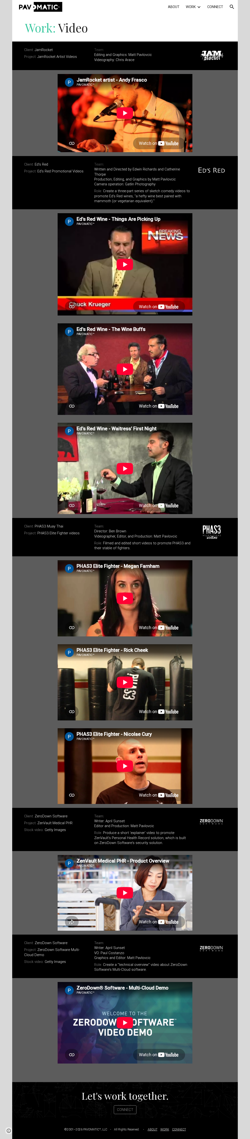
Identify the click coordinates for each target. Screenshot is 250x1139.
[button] (232, 7)
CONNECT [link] (215, 7)
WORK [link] (191, 7)
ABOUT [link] (173, 7)
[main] (125, 28)
